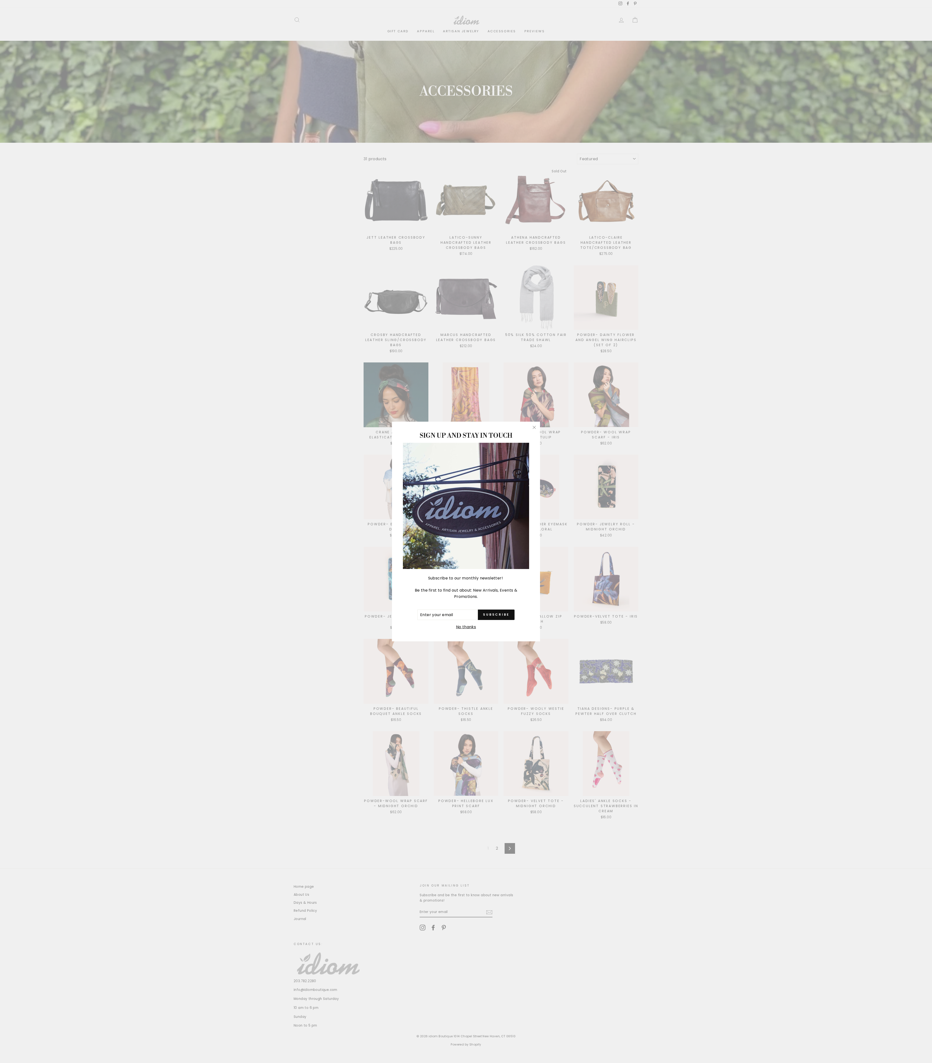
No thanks (466, 627)
